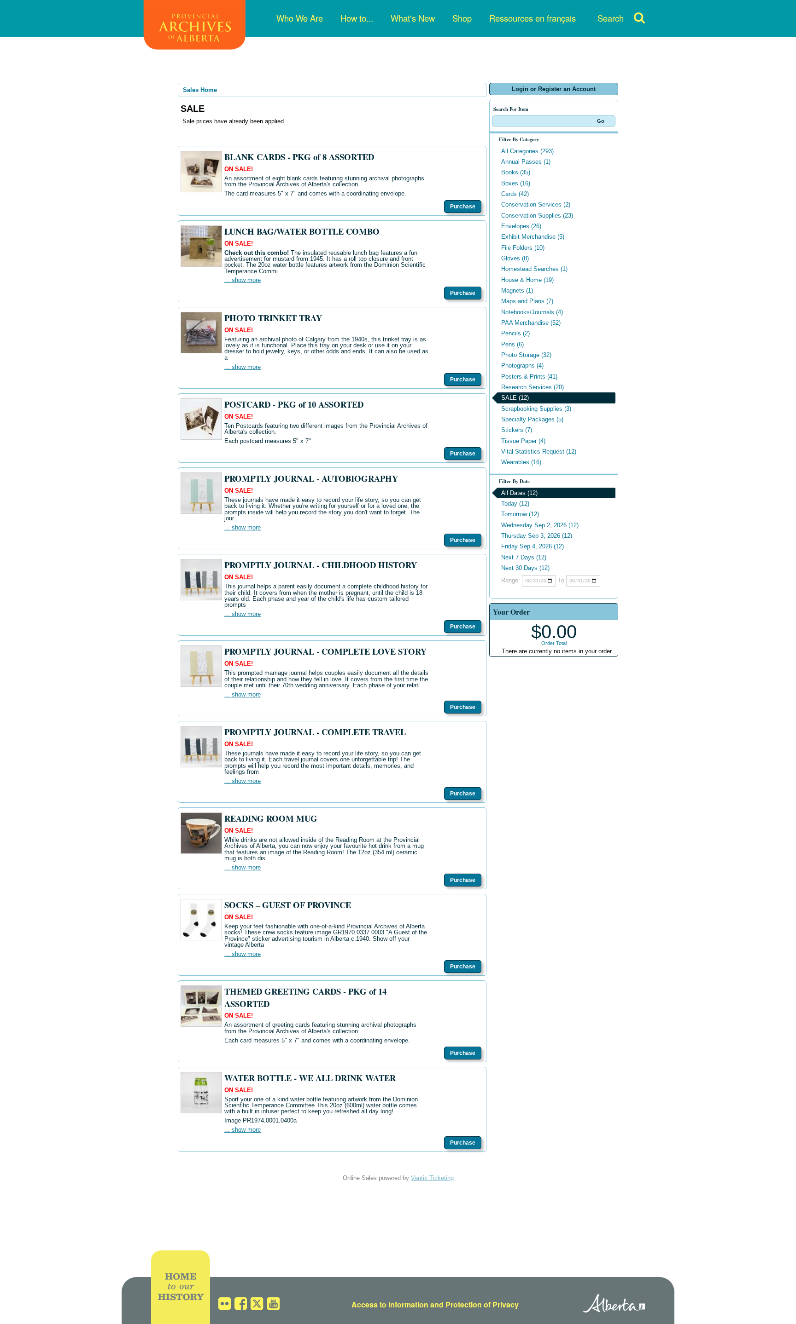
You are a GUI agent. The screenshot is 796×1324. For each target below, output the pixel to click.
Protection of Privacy (482, 1304)
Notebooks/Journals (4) (532, 312)
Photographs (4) (522, 365)
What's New (413, 18)
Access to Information (389, 1304)
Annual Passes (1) (525, 161)
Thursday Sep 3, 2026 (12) (536, 535)
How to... (356, 18)
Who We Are (299, 18)
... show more (242, 279)
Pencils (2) (515, 333)
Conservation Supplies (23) (537, 215)
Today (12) (515, 503)
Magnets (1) (517, 290)
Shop (462, 18)
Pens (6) (512, 344)
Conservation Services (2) (535, 204)
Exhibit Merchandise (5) (532, 236)
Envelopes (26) (521, 226)
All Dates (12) (519, 492)
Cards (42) (515, 193)
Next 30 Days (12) (525, 567)
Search (610, 18)
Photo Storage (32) (526, 354)
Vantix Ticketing (432, 1177)
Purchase (462, 206)
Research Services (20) (532, 387)
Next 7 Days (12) (523, 557)
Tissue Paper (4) (523, 440)
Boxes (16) (515, 183)
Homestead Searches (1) (534, 268)
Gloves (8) (515, 258)
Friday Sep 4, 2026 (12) (532, 546)
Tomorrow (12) (520, 514)
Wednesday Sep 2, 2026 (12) (540, 525)
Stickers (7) (516, 429)
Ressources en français (532, 18)
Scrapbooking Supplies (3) (536, 408)
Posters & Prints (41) (529, 376)
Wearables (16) (521, 462)
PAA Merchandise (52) (531, 322)
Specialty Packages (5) (532, 419)
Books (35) (515, 172)
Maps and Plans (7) (527, 301)
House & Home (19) (527, 279)
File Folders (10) (522, 247)
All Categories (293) (527, 151)
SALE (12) (515, 397)
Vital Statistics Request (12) (538, 451)
